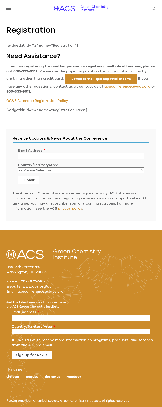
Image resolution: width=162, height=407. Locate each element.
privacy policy (70, 208)
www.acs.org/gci (37, 286)
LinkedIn (12, 377)
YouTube (31, 377)
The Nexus (52, 377)
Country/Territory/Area (38, 165)
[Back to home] (81, 8)
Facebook (73, 377)
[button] (8, 8)
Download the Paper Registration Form (101, 79)
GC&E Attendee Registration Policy (37, 100)
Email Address (31, 150)
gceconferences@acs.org (127, 86)
